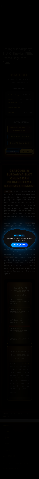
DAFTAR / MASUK (19, 245)
